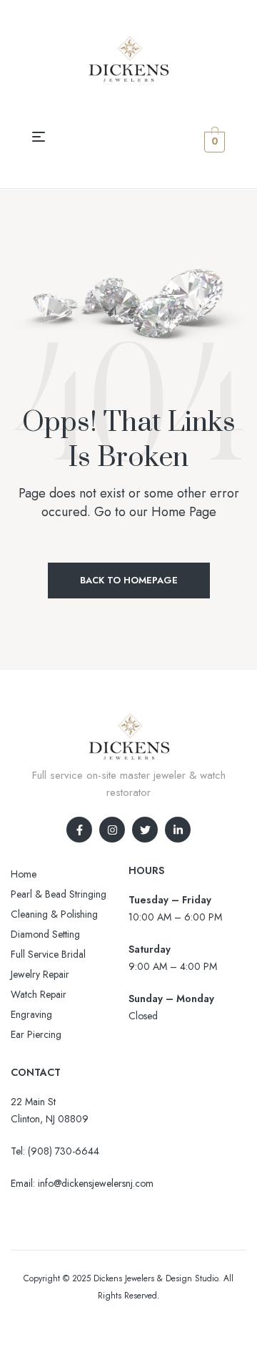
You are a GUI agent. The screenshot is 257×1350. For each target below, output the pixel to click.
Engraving (31, 1014)
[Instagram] (112, 829)
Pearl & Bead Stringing (58, 894)
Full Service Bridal (48, 954)
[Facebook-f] (79, 829)
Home (23, 874)
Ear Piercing (36, 1034)
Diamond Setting (45, 934)
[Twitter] (145, 829)
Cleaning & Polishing (54, 914)
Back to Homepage (129, 580)
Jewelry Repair (40, 974)
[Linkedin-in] (178, 829)
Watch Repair (38, 994)
